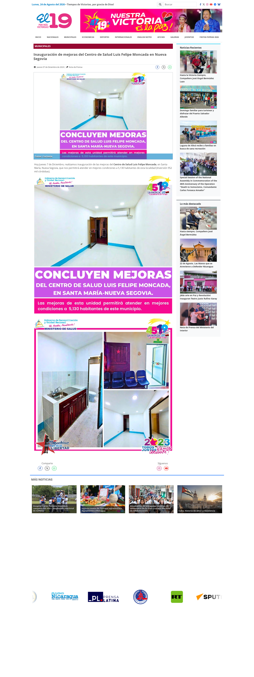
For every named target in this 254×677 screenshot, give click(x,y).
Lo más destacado (190, 203)
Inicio (38, 37)
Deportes (104, 37)
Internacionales (123, 37)
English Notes (144, 37)
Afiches (161, 37)
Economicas (88, 37)
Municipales (70, 37)
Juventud (189, 37)
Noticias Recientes (191, 47)
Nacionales (53, 37)
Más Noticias (41, 479)
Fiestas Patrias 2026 (209, 37)
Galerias (175, 37)
